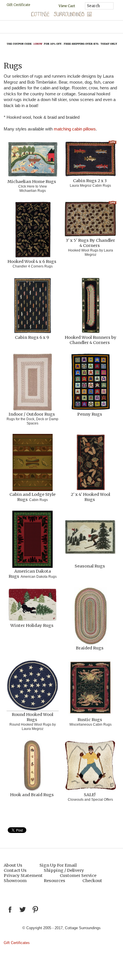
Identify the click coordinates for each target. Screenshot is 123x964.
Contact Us (15, 870)
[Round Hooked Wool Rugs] (33, 685)
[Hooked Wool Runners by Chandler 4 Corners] (90, 306)
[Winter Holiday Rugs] (33, 605)
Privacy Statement (23, 875)
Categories (61, 27)
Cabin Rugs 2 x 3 (90, 180)
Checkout (92, 880)
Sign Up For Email (58, 865)
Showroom (15, 880)
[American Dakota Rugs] (33, 540)
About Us (13, 865)
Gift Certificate (18, 5)
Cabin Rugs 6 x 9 (32, 337)
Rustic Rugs (90, 719)
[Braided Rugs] (90, 616)
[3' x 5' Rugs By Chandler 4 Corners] (90, 219)
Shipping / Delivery (64, 870)
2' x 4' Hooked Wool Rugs (90, 497)
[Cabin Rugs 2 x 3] (90, 159)
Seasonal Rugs (90, 566)
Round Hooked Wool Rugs (32, 717)
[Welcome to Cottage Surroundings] (61, 15)
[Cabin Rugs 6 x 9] (33, 306)
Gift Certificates (17, 943)
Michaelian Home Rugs (31, 181)
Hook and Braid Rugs (32, 794)
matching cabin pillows (75, 129)
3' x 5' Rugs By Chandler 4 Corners (90, 243)
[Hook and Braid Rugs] (33, 765)
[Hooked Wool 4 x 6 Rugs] (33, 230)
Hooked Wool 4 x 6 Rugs (31, 261)
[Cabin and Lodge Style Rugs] (33, 463)
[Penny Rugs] (90, 383)
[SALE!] (90, 765)
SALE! (90, 794)
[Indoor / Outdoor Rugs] (33, 383)
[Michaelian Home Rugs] (33, 159)
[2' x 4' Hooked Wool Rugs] (90, 463)
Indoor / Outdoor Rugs (32, 414)
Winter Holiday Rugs (31, 625)
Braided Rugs (90, 648)
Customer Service (78, 875)
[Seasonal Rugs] (90, 537)
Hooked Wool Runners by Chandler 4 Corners (90, 340)
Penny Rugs (89, 414)
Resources (54, 880)
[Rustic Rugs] (90, 688)
